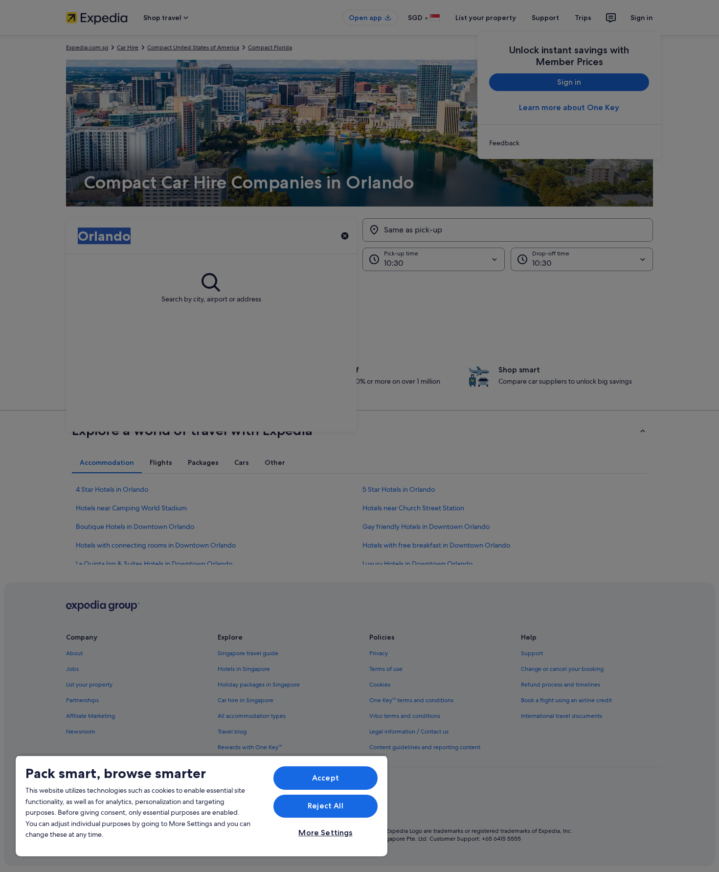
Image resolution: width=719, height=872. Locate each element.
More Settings (325, 832)
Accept (325, 777)
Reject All (325, 805)
